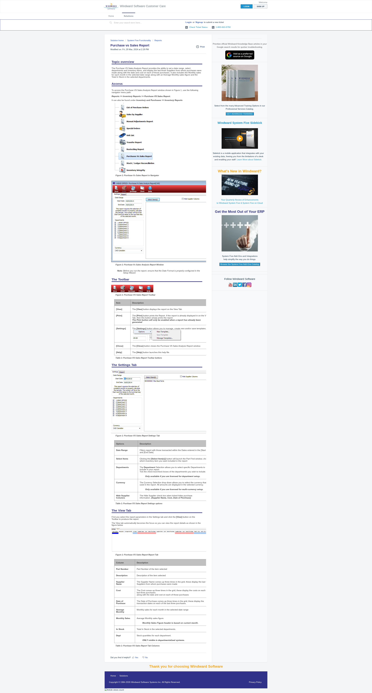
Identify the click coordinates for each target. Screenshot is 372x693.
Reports (158, 40)
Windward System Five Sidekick (240, 122)
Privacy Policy (255, 682)
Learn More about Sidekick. (249, 159)
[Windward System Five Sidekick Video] (240, 138)
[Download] (180, 319)
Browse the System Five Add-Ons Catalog (239, 264)
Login (189, 22)
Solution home (117, 40)
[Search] (110, 23)
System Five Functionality (139, 40)
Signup (199, 22)
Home (111, 16)
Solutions (128, 16)
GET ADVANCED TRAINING (240, 114)
